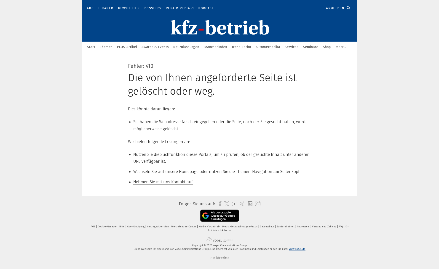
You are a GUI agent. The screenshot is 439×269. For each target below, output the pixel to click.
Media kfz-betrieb (209, 226)
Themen (106, 47)
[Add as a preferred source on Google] (219, 216)
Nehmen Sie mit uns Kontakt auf (163, 181)
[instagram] (256, 204)
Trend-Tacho (241, 47)
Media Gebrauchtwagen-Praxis (240, 226)
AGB (93, 226)
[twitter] (225, 204)
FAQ (341, 226)
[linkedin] (249, 204)
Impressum (303, 226)
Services (291, 47)
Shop (327, 47)
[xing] (241, 204)
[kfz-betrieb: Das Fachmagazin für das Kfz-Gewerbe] (91, 46)
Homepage (188, 171)
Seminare (310, 47)
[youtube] (233, 204)
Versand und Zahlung (324, 226)
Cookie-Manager (108, 226)
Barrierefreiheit (286, 226)
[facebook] (219, 204)
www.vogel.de (297, 249)
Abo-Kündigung (136, 226)
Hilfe (122, 226)
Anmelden (335, 8)
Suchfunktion (173, 154)
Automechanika (268, 47)
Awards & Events (155, 47)
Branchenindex (215, 47)
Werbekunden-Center (184, 226)
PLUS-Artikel (127, 47)
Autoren (226, 230)
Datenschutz (267, 226)
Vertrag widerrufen (158, 226)
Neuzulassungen (186, 47)
